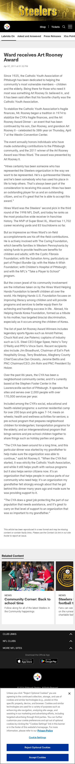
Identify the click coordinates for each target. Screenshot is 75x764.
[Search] (63, 26)
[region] (37, 726)
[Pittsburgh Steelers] (37, 677)
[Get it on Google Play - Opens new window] (49, 663)
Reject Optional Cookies (38, 747)
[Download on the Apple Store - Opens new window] (25, 661)
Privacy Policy (45, 730)
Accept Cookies (37, 757)
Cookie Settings (37, 737)
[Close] (69, 693)
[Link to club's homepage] (7, 25)
